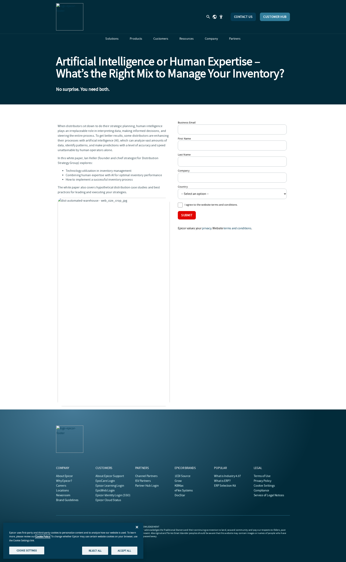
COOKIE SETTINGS (27, 550)
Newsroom (63, 495)
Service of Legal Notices (269, 495)
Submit (186, 215)
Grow (178, 481)
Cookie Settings (264, 486)
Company (184, 170)
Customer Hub (275, 17)
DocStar (180, 495)
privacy (206, 228)
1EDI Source (182, 476)
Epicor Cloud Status (108, 500)
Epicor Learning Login (110, 486)
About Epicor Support (110, 476)
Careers (61, 486)
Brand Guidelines (67, 500)
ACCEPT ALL (124, 550)
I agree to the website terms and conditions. (211, 204)
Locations (62, 490)
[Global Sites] (214, 17)
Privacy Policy (262, 481)
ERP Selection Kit (225, 486)
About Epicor (64, 476)
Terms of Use (262, 476)
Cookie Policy (43, 536)
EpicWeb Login (105, 490)
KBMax (179, 486)
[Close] (137, 527)
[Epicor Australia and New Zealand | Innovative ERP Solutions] (69, 16)
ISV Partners (143, 481)
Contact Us (243, 17)
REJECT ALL (95, 550)
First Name (184, 138)
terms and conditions (237, 228)
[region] (73, 541)
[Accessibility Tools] (221, 17)
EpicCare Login (105, 481)
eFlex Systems (184, 490)
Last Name (184, 154)
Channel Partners (146, 476)
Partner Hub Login (147, 486)
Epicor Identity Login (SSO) (113, 495)
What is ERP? (222, 481)
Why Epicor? (64, 481)
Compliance (261, 490)
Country (183, 186)
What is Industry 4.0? (227, 476)
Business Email (187, 122)
